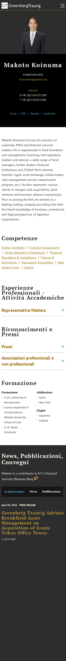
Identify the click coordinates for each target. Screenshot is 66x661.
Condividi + (49, 113)
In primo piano (14, 491)
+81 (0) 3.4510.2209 (34, 95)
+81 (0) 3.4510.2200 (34, 99)
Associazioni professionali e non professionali (28, 361)
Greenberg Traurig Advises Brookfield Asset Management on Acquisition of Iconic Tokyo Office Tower (33, 522)
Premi (7, 347)
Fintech (29, 267)
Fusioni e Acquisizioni (44, 248)
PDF (23, 113)
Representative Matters (24, 310)
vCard (13, 113)
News (33, 491)
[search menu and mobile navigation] (63, 5)
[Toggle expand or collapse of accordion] (62, 310)
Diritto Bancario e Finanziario (25, 253)
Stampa (34, 113)
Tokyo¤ (33, 90)
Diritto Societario (13, 248)
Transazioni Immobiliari (37, 262)
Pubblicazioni (51, 491)
